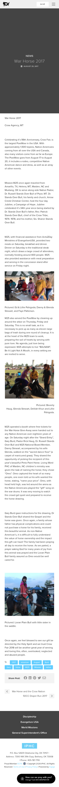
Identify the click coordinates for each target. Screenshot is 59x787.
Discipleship (29, 716)
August (37, 662)
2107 (14, 662)
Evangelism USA (30, 722)
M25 (27, 667)
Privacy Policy (31, 766)
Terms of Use (19, 766)
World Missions (29, 727)
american (25, 662)
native (48, 667)
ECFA (19, 763)
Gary (9, 667)
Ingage (52, 766)
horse (18, 667)
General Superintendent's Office (29, 733)
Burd (47, 662)
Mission (37, 667)
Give (42, 4)
